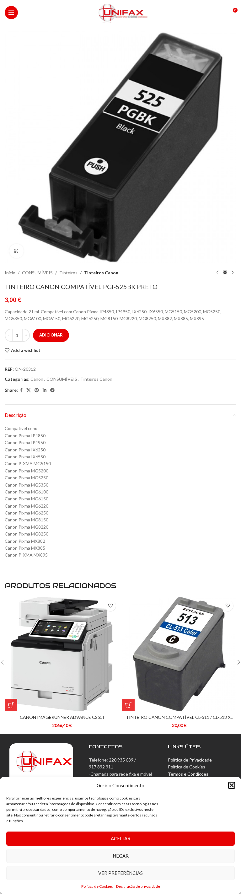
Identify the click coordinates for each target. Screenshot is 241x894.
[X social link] (28, 390)
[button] (231, 785)
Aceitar (121, 838)
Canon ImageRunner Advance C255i (62, 717)
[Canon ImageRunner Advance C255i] (62, 654)
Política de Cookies (97, 886)
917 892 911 (101, 766)
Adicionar (51, 334)
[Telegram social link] (52, 390)
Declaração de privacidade (138, 886)
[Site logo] (120, 11)
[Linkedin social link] (44, 390)
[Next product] (232, 273)
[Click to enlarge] (16, 251)
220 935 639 (121, 759)
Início (10, 272)
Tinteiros (68, 272)
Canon (36, 379)
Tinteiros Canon (101, 272)
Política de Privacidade (190, 759)
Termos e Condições (188, 774)
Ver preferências (120, 873)
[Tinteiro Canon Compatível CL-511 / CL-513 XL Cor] (179, 654)
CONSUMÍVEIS (37, 272)
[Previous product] (217, 273)
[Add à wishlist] (110, 605)
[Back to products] (225, 273)
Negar (121, 856)
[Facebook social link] (21, 390)
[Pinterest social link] (37, 390)
